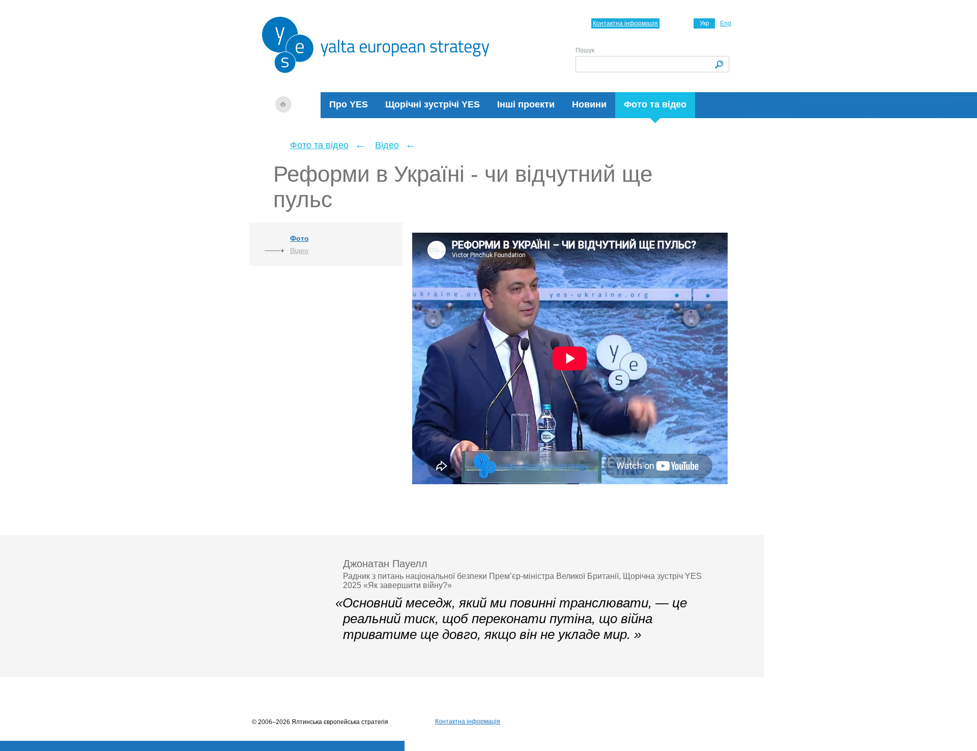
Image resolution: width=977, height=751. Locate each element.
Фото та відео (655, 104)
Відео (387, 145)
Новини (589, 104)
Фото (299, 238)
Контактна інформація (625, 23)
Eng (725, 23)
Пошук (585, 50)
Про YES (348, 104)
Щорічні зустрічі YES (432, 104)
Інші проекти (526, 104)
